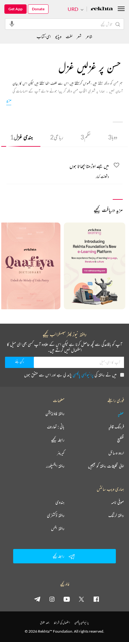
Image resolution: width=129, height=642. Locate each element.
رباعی (56, 137)
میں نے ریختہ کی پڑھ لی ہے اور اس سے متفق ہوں (70, 375)
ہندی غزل (21, 137)
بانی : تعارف (55, 426)
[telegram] (37, 599)
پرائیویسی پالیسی (83, 375)
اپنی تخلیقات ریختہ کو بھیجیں (106, 465)
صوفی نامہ (117, 502)
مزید (8, 100)
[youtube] (67, 599)
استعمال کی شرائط (62, 622)
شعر (79, 36)
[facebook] (96, 599)
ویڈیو (58, 36)
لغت (69, 36)
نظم (85, 137)
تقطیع (120, 439)
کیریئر (60, 452)
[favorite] (116, 166)
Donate (38, 9)
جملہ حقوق (44, 622)
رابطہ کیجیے (57, 439)
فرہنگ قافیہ (116, 426)
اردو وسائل (116, 452)
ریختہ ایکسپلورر (55, 465)
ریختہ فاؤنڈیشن (54, 413)
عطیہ (121, 413)
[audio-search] (12, 24)
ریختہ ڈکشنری (55, 515)
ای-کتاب (44, 36)
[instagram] (52, 599)
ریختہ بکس (57, 528)
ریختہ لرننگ (116, 515)
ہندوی (59, 502)
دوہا (112, 137)
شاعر (89, 36)
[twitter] (81, 599)
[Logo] (102, 9)
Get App (15, 9)
